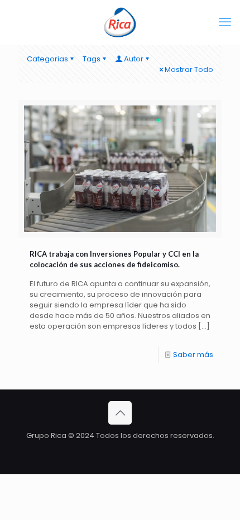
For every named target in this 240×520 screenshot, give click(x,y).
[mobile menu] (224, 22)
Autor (133, 59)
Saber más (193, 354)
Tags (91, 59)
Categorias (47, 59)
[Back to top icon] (120, 413)
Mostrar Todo (189, 69)
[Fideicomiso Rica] (120, 22)
